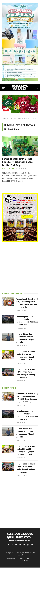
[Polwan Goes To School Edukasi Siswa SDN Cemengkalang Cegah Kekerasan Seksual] (8, 354)
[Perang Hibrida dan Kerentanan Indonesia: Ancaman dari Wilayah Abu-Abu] (8, 337)
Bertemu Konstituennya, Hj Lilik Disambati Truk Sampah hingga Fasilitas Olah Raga (17, 162)
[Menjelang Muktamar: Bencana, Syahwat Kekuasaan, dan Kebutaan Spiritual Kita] (8, 319)
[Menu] (3, 87)
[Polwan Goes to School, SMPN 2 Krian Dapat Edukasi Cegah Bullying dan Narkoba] (8, 372)
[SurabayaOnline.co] (20, 87)
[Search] (36, 87)
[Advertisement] (20, 267)
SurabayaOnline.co (23, 553)
